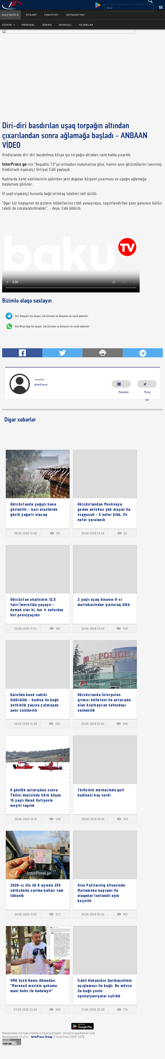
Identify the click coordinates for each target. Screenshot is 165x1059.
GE (161, 8)
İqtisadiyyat (75, 14)
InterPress (41, 384)
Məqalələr (121, 384)
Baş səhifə (10, 14)
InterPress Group (42, 1037)
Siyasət (31, 14)
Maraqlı (65, 24)
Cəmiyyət (51, 14)
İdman (47, 24)
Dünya (7, 24)
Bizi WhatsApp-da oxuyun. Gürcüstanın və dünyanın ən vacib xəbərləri (52, 326)
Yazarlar (86, 24)
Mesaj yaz (147, 384)
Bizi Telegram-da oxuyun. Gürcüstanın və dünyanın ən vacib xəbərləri (51, 316)
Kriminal (28, 24)
